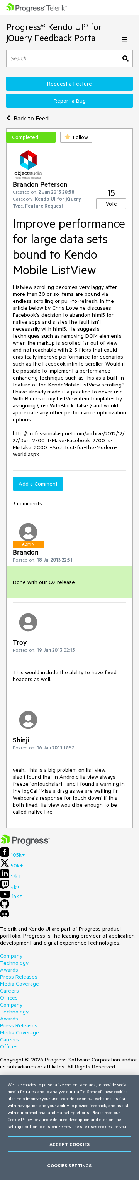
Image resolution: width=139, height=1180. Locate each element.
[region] (69, 1127)
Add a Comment (38, 483)
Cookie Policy (20, 1119)
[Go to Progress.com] (25, 843)
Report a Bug (70, 100)
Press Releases (18, 976)
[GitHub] (4, 906)
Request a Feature (69, 83)
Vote (111, 203)
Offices (9, 997)
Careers (9, 990)
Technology (14, 962)
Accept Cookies (69, 1144)
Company (11, 955)
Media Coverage (19, 983)
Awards (9, 969)
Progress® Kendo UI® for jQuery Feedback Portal (54, 32)
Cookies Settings (69, 1165)
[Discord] (4, 915)
